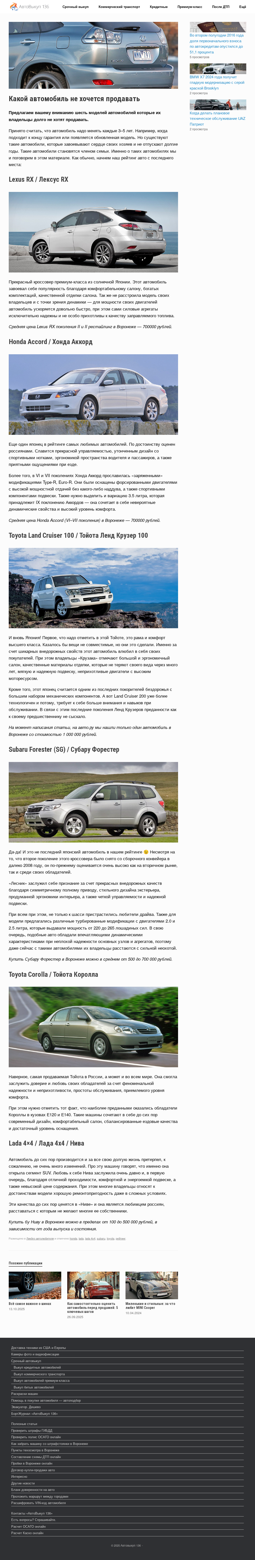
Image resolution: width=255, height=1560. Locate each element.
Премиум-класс (190, 6)
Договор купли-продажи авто (33, 1470)
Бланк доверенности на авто (33, 1489)
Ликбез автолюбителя (40, 1238)
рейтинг (121, 1238)
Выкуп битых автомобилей (34, 1387)
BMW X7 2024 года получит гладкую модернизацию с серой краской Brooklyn (217, 82)
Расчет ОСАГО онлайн (28, 1526)
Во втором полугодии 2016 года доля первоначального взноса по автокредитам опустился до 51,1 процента (217, 43)
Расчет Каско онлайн (27, 1532)
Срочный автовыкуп (26, 1360)
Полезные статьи (24, 1423)
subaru (101, 1238)
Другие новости (23, 1483)
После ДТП (220, 6)
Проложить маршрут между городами (39, 1496)
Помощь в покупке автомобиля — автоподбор (46, 1400)
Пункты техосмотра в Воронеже (35, 1450)
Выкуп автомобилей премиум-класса (41, 1380)
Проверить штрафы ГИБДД (31, 1430)
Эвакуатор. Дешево (26, 1406)
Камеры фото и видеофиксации (35, 1354)
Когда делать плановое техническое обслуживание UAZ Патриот (217, 118)
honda (73, 1238)
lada (81, 1238)
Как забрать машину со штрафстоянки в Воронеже (49, 1443)
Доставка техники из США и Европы (38, 1347)
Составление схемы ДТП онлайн (36, 1456)
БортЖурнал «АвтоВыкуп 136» (34, 1413)
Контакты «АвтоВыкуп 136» (32, 1513)
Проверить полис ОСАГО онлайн (36, 1436)
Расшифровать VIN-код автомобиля (38, 1502)
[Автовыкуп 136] (29, 6)
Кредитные (159, 6)
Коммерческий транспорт (119, 6)
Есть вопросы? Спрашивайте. (33, 1519)
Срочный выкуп (76, 6)
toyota (110, 1238)
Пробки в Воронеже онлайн (31, 1463)
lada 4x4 (90, 1238)
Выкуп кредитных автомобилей (37, 1367)
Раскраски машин (24, 1393)
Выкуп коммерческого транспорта (39, 1374)
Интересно (19, 1476)
